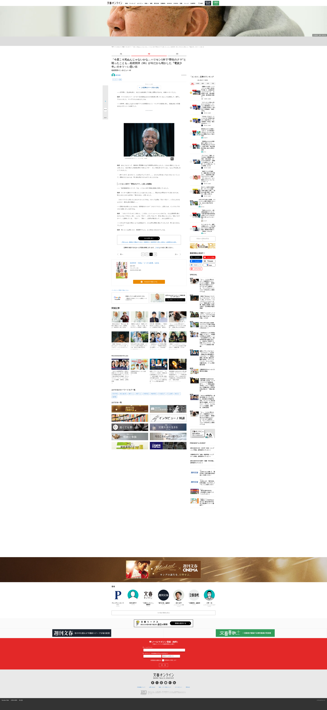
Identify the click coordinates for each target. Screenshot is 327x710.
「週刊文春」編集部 (207, 125)
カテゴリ (139, 3)
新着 (126, 3)
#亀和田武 (153, 393)
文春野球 (192, 3)
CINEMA (175, 3)
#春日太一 (177, 393)
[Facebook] (152, 682)
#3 (177, 54)
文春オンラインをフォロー (176, 299)
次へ (176, 254)
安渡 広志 (202, 206)
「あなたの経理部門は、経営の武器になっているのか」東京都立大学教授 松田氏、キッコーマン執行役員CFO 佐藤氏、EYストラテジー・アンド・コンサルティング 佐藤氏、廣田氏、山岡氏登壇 (120, 377)
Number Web (5, 700)
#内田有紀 (146, 393)
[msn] (170, 682)
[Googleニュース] (165, 682)
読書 (181, 3)
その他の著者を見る (163, 612)
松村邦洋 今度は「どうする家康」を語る (144, 263)
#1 (121, 54)
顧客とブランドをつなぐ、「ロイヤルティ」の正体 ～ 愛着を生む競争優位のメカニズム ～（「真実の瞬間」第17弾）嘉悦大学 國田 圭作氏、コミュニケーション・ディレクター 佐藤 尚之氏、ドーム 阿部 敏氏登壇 (158, 377)
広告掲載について (141, 687)
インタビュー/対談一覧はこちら (120, 290)
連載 (151, 3)
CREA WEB (14, 700)
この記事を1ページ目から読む (150, 87)
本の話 (21, 700)
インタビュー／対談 (119, 46)
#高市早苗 (115, 393)
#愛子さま (138, 393)
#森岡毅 (114, 397)
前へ (121, 254)
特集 (146, 3)
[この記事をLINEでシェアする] (105, 104)
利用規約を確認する (156, 660)
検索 (201, 3)
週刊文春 (156, 3)
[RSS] (174, 682)
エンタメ (128, 46)
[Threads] (161, 682)
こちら (157, 247)
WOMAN (169, 3)
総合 (206, 80)
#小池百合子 (161, 393)
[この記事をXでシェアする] (105, 88)
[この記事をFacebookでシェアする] (105, 93)
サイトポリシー (178, 687)
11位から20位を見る (202, 238)
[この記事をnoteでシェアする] (105, 110)
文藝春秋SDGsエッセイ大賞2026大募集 (138, 373)
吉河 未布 (117, 75)
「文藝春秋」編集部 (207, 98)
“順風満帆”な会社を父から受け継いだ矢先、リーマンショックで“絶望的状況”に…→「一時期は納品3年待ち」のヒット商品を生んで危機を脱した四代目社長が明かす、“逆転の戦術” (177, 376)
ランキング (132, 3)
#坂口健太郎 (123, 393)
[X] (157, 682)
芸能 (120, 79)
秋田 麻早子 (205, 137)
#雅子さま (131, 393)
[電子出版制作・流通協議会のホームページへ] (144, 693)
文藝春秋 (163, 3)
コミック (186, 3)
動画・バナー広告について (165, 687)
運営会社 (188, 687)
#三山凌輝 (170, 393)
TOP (113, 46)
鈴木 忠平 (205, 220)
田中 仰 (204, 151)
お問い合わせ (152, 687)
